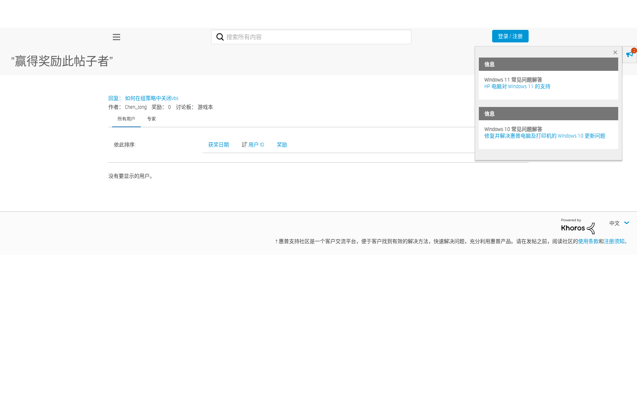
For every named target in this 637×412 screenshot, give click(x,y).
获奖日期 (218, 144)
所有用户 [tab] (126, 119)
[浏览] (114, 37)
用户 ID (256, 144)
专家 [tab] (151, 119)
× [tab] (615, 52)
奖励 (282, 144)
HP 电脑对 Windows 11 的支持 (517, 86)
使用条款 (588, 241)
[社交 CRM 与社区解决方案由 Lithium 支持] (578, 226)
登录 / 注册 (510, 36)
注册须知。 (617, 241)
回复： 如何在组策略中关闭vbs (143, 98)
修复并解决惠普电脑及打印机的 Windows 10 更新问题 (544, 135)
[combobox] (311, 37)
